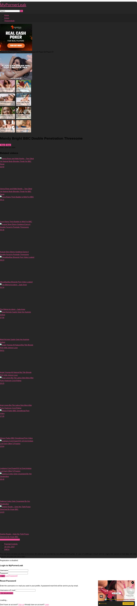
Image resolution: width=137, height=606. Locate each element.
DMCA (6, 549)
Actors (6, 18)
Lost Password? (11, 576)
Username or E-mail (7, 590)
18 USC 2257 (9, 547)
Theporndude (9, 21)
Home (6, 15)
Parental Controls (11, 544)
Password (4, 573)
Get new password (6, 593)
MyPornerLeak (13, 4)
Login (2, 576)
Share (8, 145)
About (2, 145)
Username (4, 570)
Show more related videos (10, 540)
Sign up (21, 604)
